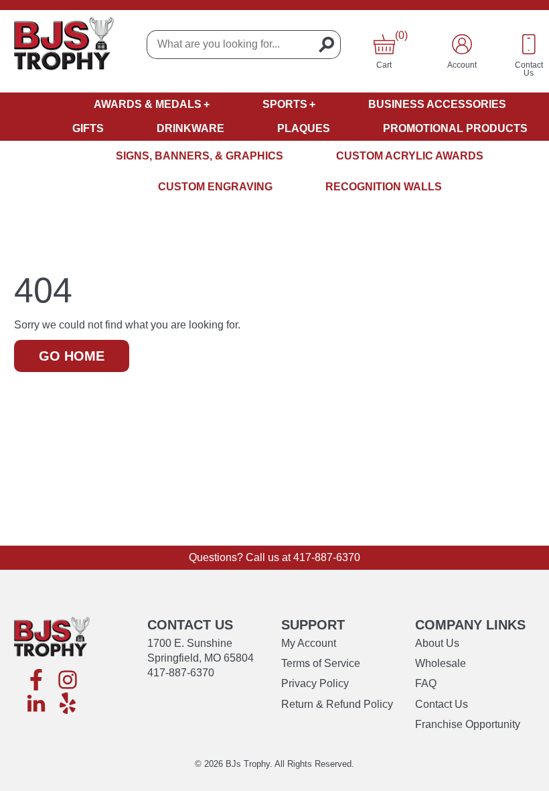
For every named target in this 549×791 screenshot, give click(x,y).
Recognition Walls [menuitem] (383, 186)
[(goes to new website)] (36, 680)
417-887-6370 (326, 557)
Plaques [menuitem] (303, 128)
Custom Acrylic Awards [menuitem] (409, 156)
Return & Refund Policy (337, 704)
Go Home (71, 356)
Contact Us (441, 704)
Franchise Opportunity (467, 724)
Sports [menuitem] (284, 104)
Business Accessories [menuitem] (437, 104)
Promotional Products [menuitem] (455, 128)
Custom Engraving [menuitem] (215, 186)
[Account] (462, 44)
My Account (308, 643)
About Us (437, 643)
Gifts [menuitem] (88, 128)
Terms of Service (320, 663)
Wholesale (440, 663)
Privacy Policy (315, 683)
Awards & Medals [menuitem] (148, 104)
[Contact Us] (529, 44)
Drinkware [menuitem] (190, 128)
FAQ (426, 683)
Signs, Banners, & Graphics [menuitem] (199, 156)
